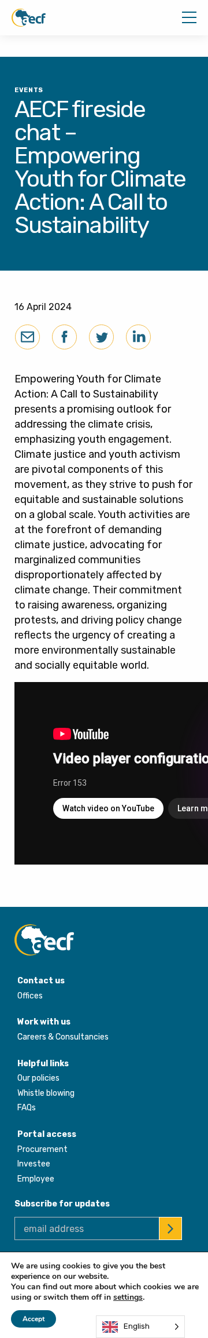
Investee (33, 1164)
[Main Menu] (189, 17)
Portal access (46, 1134)
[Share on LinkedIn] (138, 337)
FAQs (26, 1108)
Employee (35, 1179)
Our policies (38, 1078)
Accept (33, 1319)
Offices (30, 996)
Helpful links (43, 1064)
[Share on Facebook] (64, 337)
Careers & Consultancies (63, 1037)
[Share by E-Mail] (27, 337)
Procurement (42, 1149)
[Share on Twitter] (101, 337)
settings (128, 1297)
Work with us (43, 1022)
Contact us (41, 981)
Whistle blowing (46, 1093)
